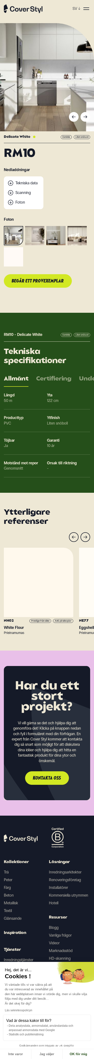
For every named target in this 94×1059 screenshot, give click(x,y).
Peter (8, 880)
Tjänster (12, 950)
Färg (7, 887)
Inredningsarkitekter (65, 872)
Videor (54, 943)
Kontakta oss (47, 778)
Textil (8, 910)
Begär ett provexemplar (38, 281)
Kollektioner (16, 862)
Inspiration (15, 933)
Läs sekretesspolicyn (18, 1010)
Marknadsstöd (61, 950)
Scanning (23, 192)
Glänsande (12, 918)
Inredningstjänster (18, 960)
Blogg (54, 927)
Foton (20, 202)
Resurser (58, 917)
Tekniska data (26, 183)
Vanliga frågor (60, 935)
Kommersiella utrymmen (68, 895)
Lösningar (59, 862)
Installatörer (58, 887)
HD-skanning (60, 958)
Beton (9, 895)
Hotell (53, 903)
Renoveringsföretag (65, 880)
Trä (6, 872)
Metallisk (11, 903)
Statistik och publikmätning (26, 1034)
